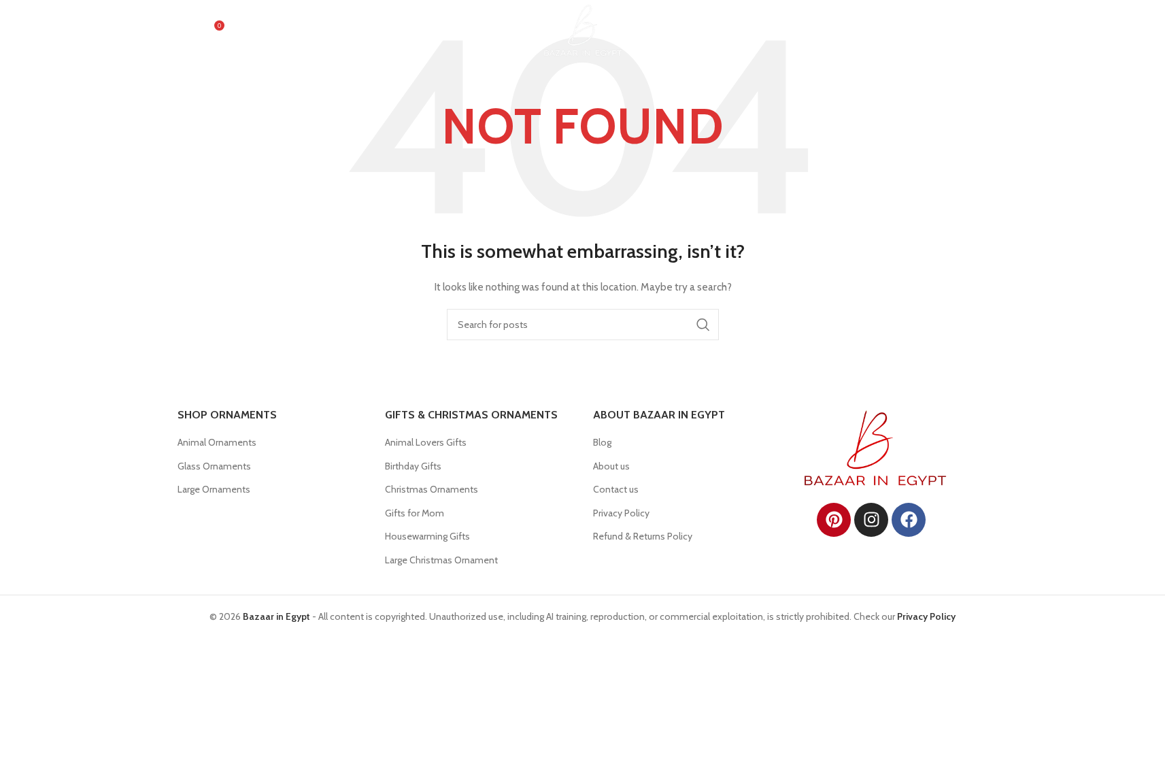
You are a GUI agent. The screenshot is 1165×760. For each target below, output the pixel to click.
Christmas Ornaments (431, 489)
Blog (602, 442)
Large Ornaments (214, 489)
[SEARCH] (703, 324)
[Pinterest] (834, 520)
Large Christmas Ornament (441, 560)
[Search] (184, 30)
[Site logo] (582, 29)
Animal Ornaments (217, 442)
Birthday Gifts (413, 466)
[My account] (910, 30)
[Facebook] (909, 520)
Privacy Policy (621, 513)
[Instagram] (871, 520)
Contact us (616, 489)
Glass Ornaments (214, 466)
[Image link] (875, 447)
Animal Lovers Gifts (426, 442)
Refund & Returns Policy (642, 536)
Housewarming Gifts (427, 536)
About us (611, 466)
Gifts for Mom (414, 513)
